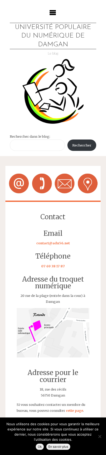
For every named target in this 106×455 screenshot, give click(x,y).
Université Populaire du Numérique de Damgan (53, 36)
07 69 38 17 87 (53, 266)
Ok (40, 447)
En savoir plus (58, 447)
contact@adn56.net (53, 243)
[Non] (99, 436)
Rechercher (81, 145)
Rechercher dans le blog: (30, 136)
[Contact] (53, 183)
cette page (74, 410)
